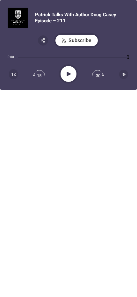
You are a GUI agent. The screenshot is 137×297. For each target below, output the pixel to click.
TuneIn (72, 105)
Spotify (72, 95)
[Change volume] (123, 74)
